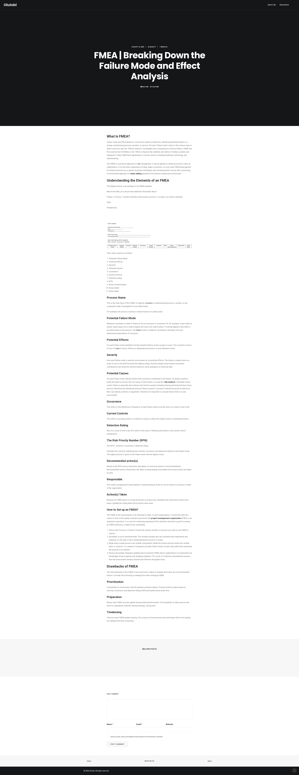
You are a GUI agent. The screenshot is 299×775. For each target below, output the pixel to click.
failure (138, 330)
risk (138, 164)
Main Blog (149, 761)
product (149, 303)
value (117, 348)
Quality (153, 47)
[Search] (294, 5)
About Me (272, 5)
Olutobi (155, 87)
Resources (284, 5)
